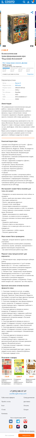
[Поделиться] (32, 12)
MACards (18, 85)
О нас (4, 409)
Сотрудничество (29, 397)
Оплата (26, 405)
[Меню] (3, 2)
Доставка (27, 401)
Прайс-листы (6, 401)
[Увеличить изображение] (31, 46)
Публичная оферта (8, 397)
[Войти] (28, 2)
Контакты (4, 413)
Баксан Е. (18, 83)
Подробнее (30, 74)
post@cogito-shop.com (18, 394)
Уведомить (26, 435)
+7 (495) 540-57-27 (18, 391)
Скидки (26, 409)
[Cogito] (10, 2)
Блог (3, 405)
